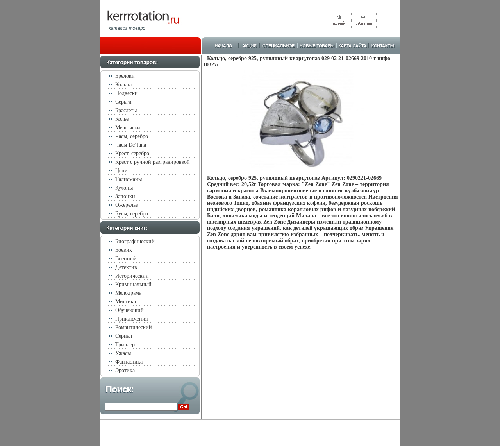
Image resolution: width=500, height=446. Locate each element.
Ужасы (123, 353)
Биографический (135, 241)
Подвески (126, 93)
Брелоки (125, 76)
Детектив (126, 267)
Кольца (123, 85)
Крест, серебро (132, 153)
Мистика (125, 301)
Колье (122, 119)
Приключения (131, 319)
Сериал (123, 336)
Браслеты (126, 110)
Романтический (133, 327)
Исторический (132, 276)
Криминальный (133, 284)
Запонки (125, 196)
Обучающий (129, 310)
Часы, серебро (131, 136)
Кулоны (124, 188)
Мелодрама (128, 293)
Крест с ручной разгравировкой (152, 162)
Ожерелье (126, 205)
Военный (126, 259)
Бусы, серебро (131, 214)
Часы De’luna (130, 145)
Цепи (121, 171)
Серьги (123, 102)
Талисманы (128, 179)
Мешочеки (127, 128)
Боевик (123, 250)
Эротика (125, 370)
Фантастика (129, 362)
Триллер (125, 344)
